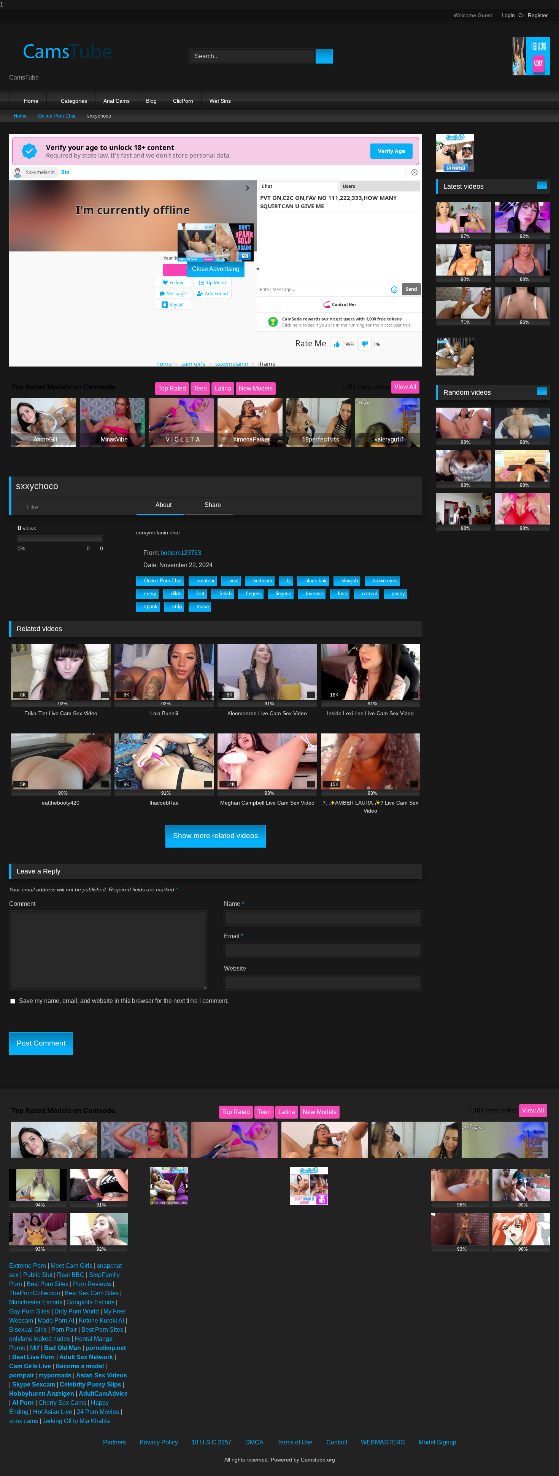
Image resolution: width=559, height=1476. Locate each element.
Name (234, 904)
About (163, 505)
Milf (35, 1348)
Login (508, 15)
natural (369, 593)
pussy (398, 593)
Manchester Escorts (35, 1302)
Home (31, 101)
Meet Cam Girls (71, 1265)
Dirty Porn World (76, 1311)
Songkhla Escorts (90, 1302)
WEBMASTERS (383, 1442)
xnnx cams (23, 1421)
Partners (114, 1442)
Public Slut (37, 1275)
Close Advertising (216, 269)
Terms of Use (295, 1442)
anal (233, 580)
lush (342, 593)
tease (203, 606)
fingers (253, 593)
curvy (150, 593)
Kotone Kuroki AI (101, 1320)
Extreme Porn (27, 1265)
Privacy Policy (159, 1442)
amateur (205, 580)
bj (289, 580)
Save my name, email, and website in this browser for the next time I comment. (124, 1001)
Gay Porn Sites (29, 1311)
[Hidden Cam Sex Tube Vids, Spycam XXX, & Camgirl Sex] (66, 50)
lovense (314, 593)
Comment (22, 904)
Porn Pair (64, 1329)
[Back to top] (536, 1455)
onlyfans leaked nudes (39, 1339)
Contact (336, 1442)
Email (233, 936)
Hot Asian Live (52, 1412)
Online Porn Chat (57, 116)
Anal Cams (116, 101)
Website (235, 968)
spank (150, 606)
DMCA (254, 1442)
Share (212, 505)
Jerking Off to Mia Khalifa (76, 1421)
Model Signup (437, 1442)
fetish (225, 593)
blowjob (349, 580)
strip (177, 606)
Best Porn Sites (47, 1284)
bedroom (262, 580)
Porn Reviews (92, 1284)
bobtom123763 (180, 553)
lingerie (283, 593)
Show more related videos (215, 836)
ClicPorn (183, 101)
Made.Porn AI (56, 1320)
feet (200, 593)
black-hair (316, 580)
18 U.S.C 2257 (212, 1442)
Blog (151, 101)
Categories (74, 101)
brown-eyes (385, 580)
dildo (176, 593)
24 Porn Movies (98, 1412)
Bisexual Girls (28, 1329)
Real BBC (70, 1275)
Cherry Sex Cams (62, 1402)
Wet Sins (220, 101)
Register (538, 15)
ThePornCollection (34, 1293)
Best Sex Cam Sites (92, 1293)
